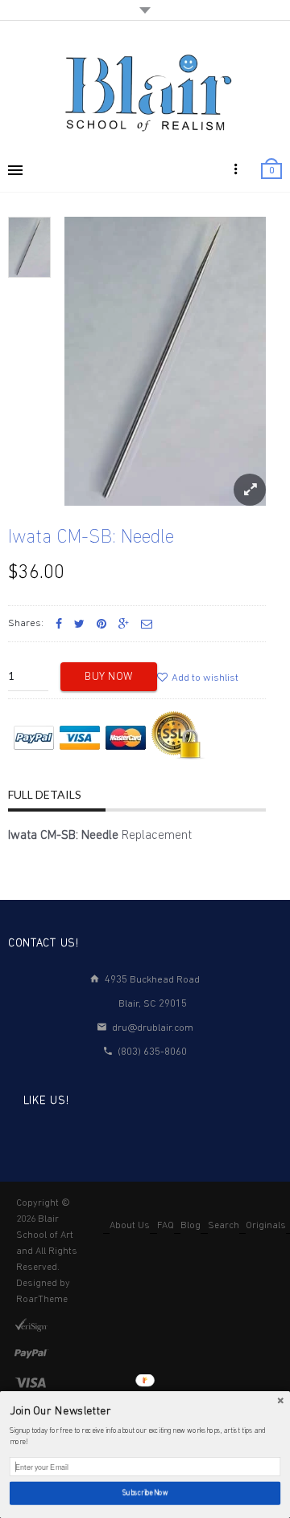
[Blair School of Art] (145, 92)
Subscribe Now (145, 1493)
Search (223, 1226)
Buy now (109, 677)
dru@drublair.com (152, 1028)
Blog (190, 1226)
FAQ (165, 1226)
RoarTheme (42, 1299)
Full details (44, 794)
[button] (145, 1411)
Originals (266, 1226)
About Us (130, 1226)
